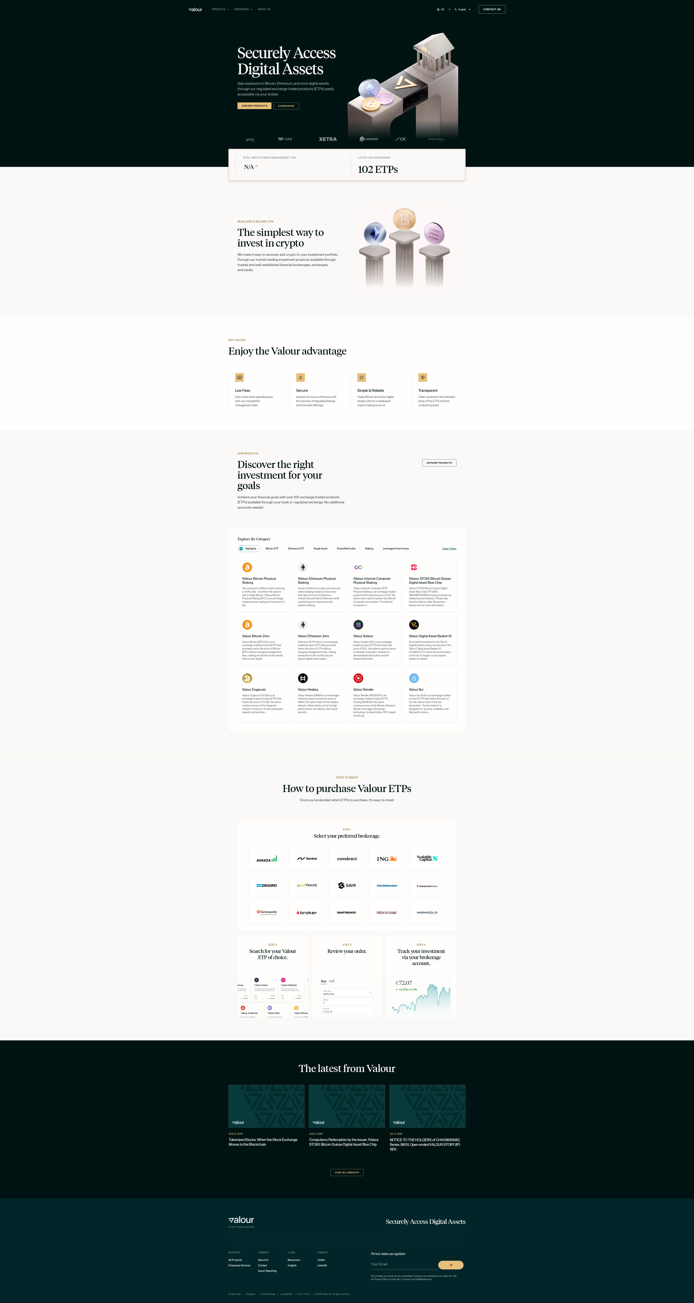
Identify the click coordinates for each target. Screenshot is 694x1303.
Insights (292, 1265)
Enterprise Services (239, 1265)
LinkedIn (322, 1265)
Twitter (321, 1260)
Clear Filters (449, 548)
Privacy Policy (234, 1294)
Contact (262, 1265)
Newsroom (294, 1260)
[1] (256, 166)
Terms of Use (303, 1294)
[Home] (195, 9)
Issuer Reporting (267, 1270)
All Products (235, 1260)
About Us (264, 9)
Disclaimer (251, 1294)
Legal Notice (286, 1294)
